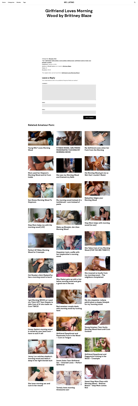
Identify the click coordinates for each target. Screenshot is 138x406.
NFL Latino (69, 2)
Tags (24, 2)
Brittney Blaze (67, 66)
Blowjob (51, 59)
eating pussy (71, 60)
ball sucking (55, 60)
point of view (84, 60)
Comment (45, 83)
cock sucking (63, 60)
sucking (49, 62)
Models (19, 2)
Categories (11, 2)
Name (44, 102)
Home (4, 2)
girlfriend (77, 60)
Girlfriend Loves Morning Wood (70, 73)
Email (44, 109)
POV (55, 59)
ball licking (48, 60)
